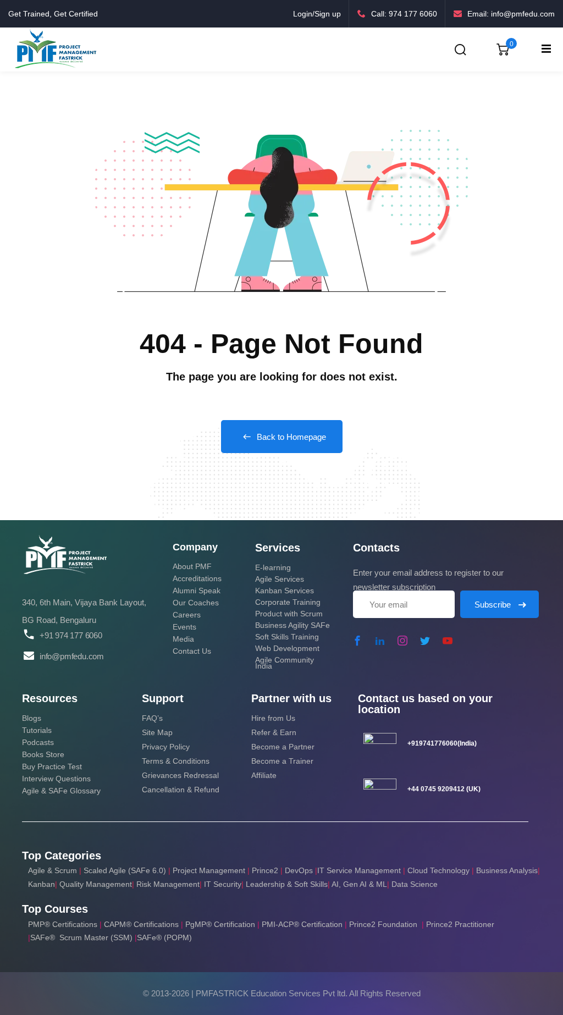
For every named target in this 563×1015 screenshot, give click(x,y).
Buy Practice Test (52, 766)
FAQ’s (152, 718)
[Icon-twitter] (425, 640)
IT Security (222, 884)
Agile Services (279, 579)
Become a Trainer (282, 761)
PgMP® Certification (221, 924)
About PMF (192, 566)
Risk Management (168, 884)
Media (183, 639)
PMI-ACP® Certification (302, 924)
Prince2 (265, 870)
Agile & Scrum (52, 870)
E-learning (273, 567)
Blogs (31, 718)
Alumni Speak (196, 590)
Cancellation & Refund (180, 789)
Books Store (43, 754)
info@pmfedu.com (72, 656)
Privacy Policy (166, 746)
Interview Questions (56, 778)
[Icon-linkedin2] (380, 640)
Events (184, 626)
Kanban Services (284, 590)
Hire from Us (273, 718)
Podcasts (38, 742)
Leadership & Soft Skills (287, 884)
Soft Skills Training (287, 636)
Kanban (41, 884)
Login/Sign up (317, 13)
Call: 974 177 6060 (404, 13)
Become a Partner (282, 746)
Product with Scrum (289, 613)
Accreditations (197, 578)
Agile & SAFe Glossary (61, 790)
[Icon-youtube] (447, 640)
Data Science (414, 884)
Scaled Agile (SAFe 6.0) (125, 870)
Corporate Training (288, 602)
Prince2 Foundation (383, 924)
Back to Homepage (291, 437)
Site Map (157, 732)
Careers (187, 614)
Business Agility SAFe (292, 625)
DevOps (299, 870)
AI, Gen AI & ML (359, 884)
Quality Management (95, 884)
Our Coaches (196, 602)
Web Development (287, 648)
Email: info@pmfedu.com (511, 13)
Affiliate (264, 775)
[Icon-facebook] (357, 640)
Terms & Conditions (175, 761)
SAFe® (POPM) (164, 937)
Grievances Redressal (180, 775)
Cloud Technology (438, 870)
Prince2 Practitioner (460, 924)
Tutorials (37, 730)
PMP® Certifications (64, 924)
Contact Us (192, 651)
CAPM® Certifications (142, 924)
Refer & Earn (273, 732)
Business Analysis (507, 870)
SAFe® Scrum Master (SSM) (82, 937)
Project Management (209, 870)
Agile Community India (284, 662)
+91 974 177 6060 (71, 636)
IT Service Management (360, 870)
